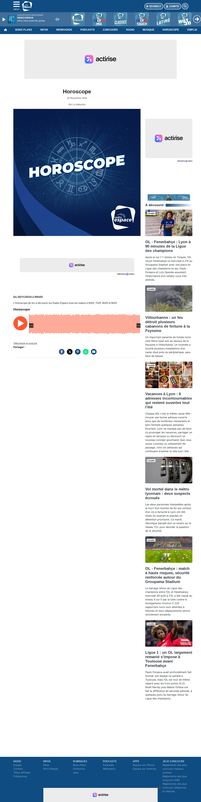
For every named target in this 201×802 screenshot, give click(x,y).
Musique (148, 29)
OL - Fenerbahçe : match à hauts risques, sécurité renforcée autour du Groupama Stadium (167, 575)
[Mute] (57, 19)
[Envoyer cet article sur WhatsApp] (85, 353)
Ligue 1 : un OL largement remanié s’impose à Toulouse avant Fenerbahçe (168, 659)
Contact (18, 768)
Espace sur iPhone (144, 765)
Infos (44, 29)
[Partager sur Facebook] (61, 353)
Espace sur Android (144, 768)
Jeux (76, 772)
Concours (110, 29)
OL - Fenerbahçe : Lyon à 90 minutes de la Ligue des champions (168, 246)
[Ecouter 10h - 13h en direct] (169, 197)
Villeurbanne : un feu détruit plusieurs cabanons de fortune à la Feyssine (167, 324)
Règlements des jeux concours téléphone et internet (175, 787)
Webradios (64, 29)
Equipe (17, 765)
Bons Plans (23, 29)
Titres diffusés (21, 772)
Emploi (192, 29)
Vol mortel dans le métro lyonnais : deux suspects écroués (167, 493)
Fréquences (20, 776)
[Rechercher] (185, 6)
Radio (130, 29)
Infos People (50, 768)
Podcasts (87, 29)
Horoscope (171, 29)
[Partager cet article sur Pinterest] (77, 353)
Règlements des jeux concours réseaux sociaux (175, 768)
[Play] (4, 19)
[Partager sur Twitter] (69, 353)
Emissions (79, 768)
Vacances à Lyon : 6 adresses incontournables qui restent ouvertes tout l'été (168, 400)
